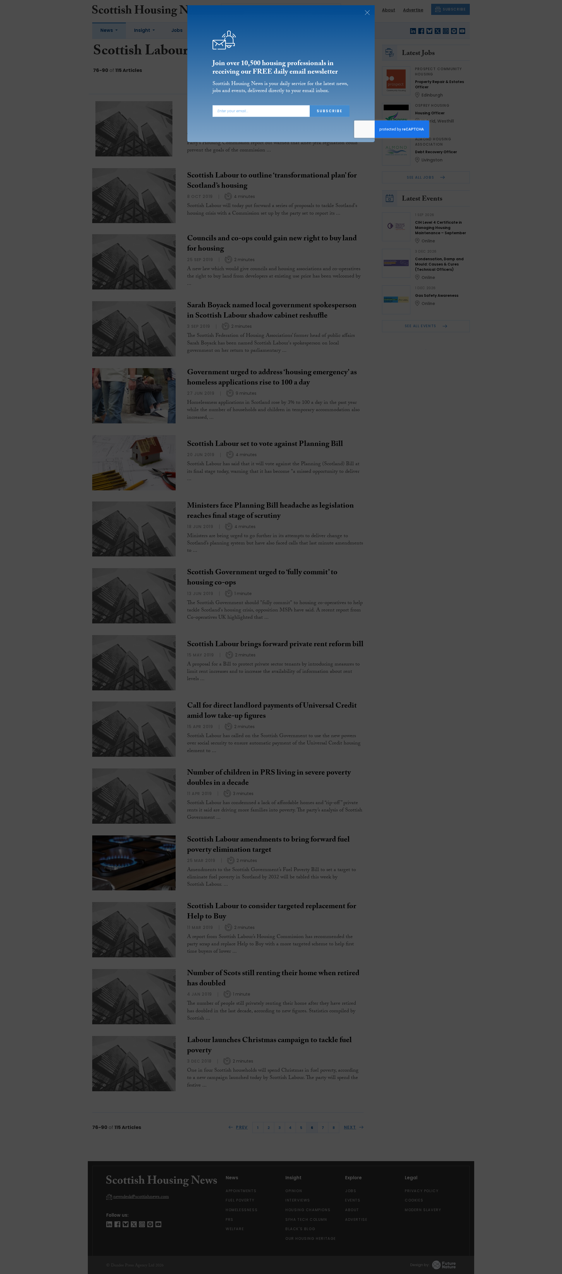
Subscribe (329, 113)
